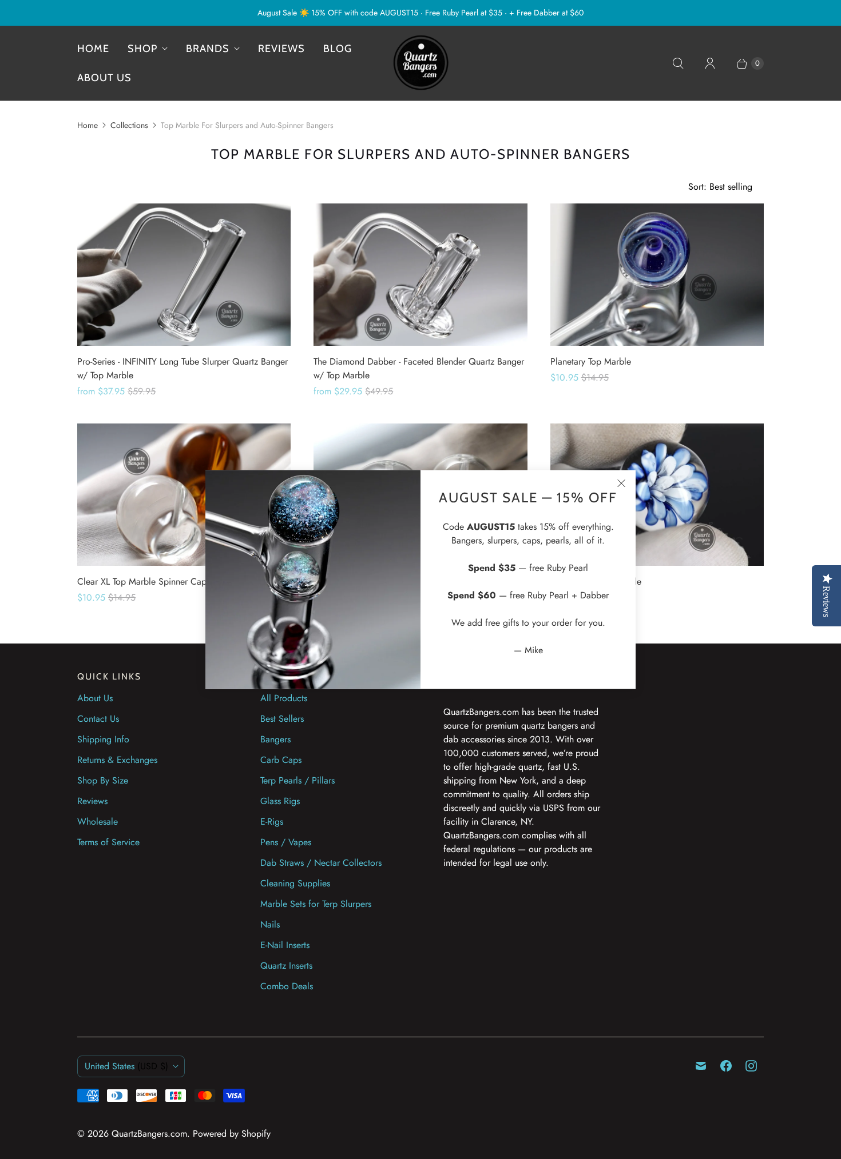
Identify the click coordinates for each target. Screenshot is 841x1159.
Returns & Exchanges (117, 759)
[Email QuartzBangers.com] (700, 1066)
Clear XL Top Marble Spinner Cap (142, 581)
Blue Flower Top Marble (595, 581)
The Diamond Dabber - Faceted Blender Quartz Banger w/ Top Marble (419, 368)
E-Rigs (271, 821)
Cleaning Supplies (295, 883)
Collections (129, 125)
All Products (283, 698)
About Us (95, 698)
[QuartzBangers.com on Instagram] (751, 1066)
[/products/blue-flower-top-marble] (657, 494)
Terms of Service (108, 842)
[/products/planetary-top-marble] (657, 274)
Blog (337, 48)
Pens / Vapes (285, 842)
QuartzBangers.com (149, 1133)
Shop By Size (102, 780)
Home (93, 48)
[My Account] (710, 63)
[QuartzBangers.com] (420, 63)
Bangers (275, 739)
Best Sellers (282, 718)
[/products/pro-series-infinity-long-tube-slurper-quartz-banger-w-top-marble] (184, 274)
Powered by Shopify (232, 1133)
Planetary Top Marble (590, 361)
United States (126, 1066)
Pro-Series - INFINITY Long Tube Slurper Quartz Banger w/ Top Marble (182, 368)
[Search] (678, 63)
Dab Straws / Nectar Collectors (321, 862)
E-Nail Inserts (285, 945)
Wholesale (97, 821)
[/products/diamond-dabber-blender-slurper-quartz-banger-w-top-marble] (420, 274)
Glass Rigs (280, 801)
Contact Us (98, 718)
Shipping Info (103, 739)
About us (104, 77)
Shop (142, 48)
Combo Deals (286, 986)
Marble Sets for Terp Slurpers (315, 903)
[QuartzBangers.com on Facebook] (726, 1066)
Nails (270, 924)
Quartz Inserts (286, 965)
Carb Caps (281, 759)
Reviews (281, 48)
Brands (207, 48)
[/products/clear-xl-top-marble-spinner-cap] (184, 494)
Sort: (720, 186)
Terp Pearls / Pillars (297, 780)
